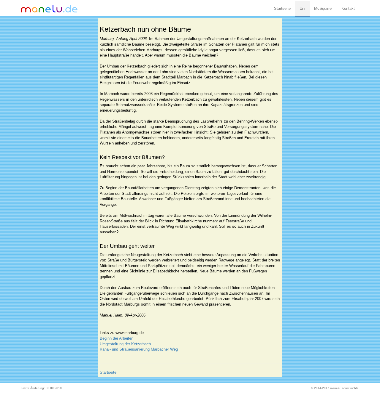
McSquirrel (323, 8)
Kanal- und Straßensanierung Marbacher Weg (139, 349)
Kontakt (348, 8)
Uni (302, 8)
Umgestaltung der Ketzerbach (125, 344)
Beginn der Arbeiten (116, 338)
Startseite (282, 8)
